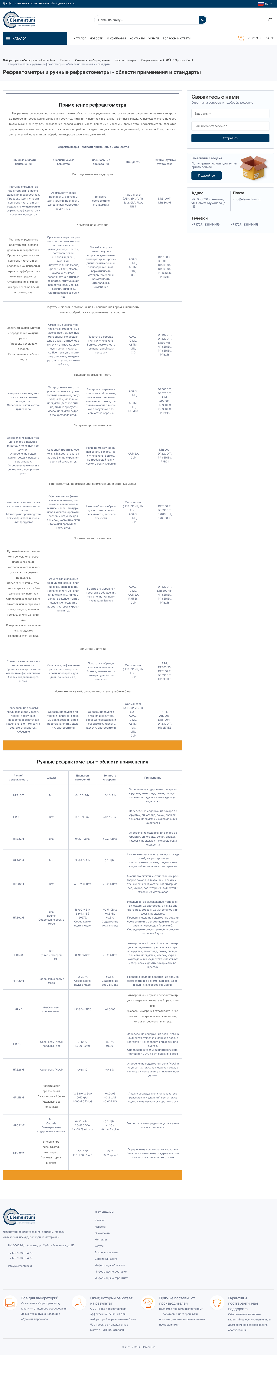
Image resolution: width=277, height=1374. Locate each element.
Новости (96, 38)
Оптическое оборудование (92, 60)
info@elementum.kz (65, 3)
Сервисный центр (106, 1258)
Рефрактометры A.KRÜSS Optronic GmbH (167, 60)
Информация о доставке (111, 1271)
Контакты (137, 38)
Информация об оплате (110, 1265)
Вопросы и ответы (177, 38)
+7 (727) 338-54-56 (16, 3)
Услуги (153, 38)
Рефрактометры (125, 60)
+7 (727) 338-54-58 (38, 3)
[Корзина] (270, 20)
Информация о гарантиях (111, 1278)
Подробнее (206, 175)
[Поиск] (202, 20)
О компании (116, 38)
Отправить (230, 138)
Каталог (80, 38)
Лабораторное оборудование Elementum (29, 60)
